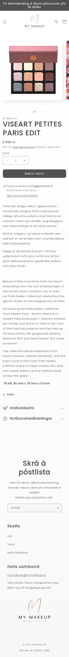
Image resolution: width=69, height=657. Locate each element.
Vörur (11, 544)
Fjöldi (6, 153)
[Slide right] (43, 112)
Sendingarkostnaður (24, 147)
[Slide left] (26, 112)
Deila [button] (10, 394)
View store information (22, 195)
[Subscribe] (57, 508)
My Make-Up (39, 644)
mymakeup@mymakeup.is (26, 575)
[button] (5, 22)
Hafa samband (17, 552)
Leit (9, 536)
